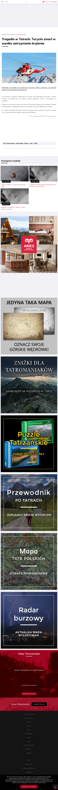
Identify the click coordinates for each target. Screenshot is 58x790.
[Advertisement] (29, 15)
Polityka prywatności (28, 768)
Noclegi (28, 749)
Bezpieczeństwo (28, 745)
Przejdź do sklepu (29, 693)
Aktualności (29, 718)
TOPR (35, 143)
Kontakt (28, 753)
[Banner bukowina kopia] (29, 272)
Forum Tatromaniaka (50, 2)
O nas (28, 760)
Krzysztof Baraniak (20, 34)
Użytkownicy (29, 733)
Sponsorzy (29, 772)
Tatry (31, 143)
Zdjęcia (28, 737)
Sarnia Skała (19, 143)
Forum (29, 726)
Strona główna (29, 714)
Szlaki (29, 722)
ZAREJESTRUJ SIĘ (39, 704)
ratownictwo (11, 143)
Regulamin (28, 764)
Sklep (29, 730)
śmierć (26, 143)
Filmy (28, 741)
